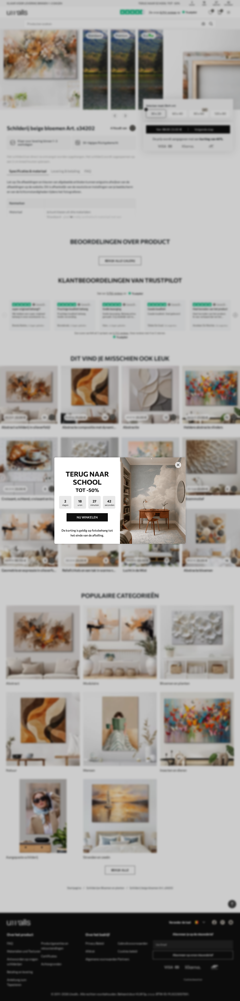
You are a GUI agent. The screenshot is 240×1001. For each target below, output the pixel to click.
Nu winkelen (87, 517)
